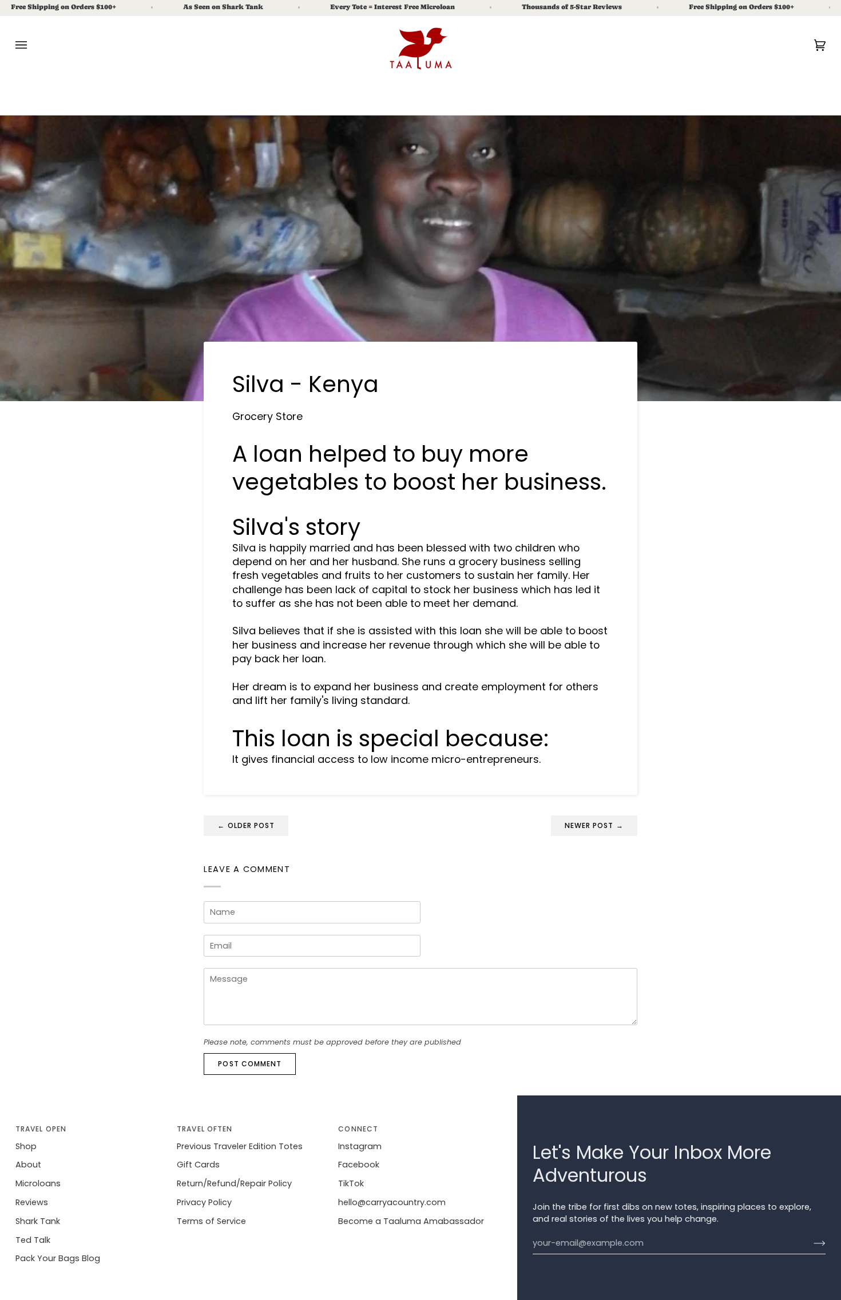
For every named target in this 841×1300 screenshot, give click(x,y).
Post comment (249, 1064)
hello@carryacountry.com (392, 1202)
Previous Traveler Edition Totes (240, 1146)
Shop (26, 1146)
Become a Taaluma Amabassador (411, 1221)
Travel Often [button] (204, 1129)
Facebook (358, 1164)
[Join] (810, 1243)
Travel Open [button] (40, 1129)
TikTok (351, 1183)
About (28, 1164)
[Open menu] (32, 45)
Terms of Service (211, 1221)
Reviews (31, 1202)
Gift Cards (198, 1164)
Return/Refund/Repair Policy (234, 1183)
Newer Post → (594, 825)
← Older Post (246, 825)
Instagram (360, 1146)
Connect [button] (358, 1129)
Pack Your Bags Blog (57, 1258)
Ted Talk (32, 1240)
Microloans (38, 1183)
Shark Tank (37, 1221)
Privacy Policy (204, 1202)
